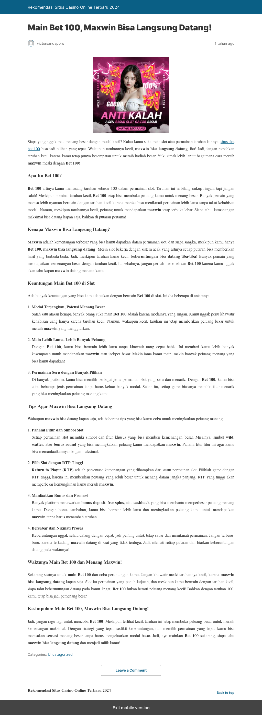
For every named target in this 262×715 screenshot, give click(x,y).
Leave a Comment (131, 670)
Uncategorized (60, 654)
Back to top (225, 693)
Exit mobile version (131, 707)
